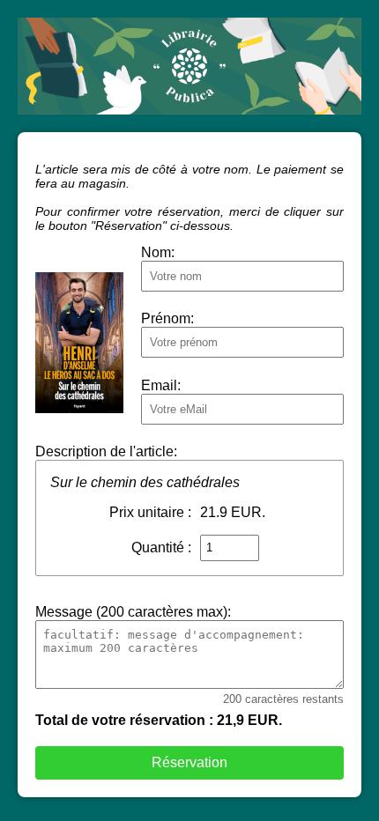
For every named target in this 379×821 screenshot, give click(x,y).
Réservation (189, 762)
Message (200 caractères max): (133, 611)
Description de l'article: (106, 451)
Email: (161, 385)
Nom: (158, 252)
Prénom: (167, 318)
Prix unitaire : (150, 512)
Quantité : (161, 547)
